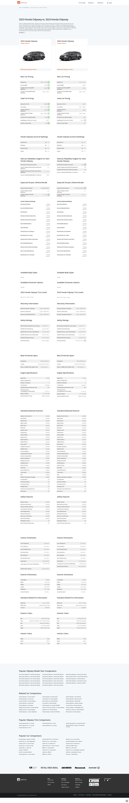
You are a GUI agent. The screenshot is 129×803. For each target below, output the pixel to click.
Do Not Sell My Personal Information (99, 794)
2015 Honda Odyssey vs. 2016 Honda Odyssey (52, 678)
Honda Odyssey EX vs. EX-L (25, 727)
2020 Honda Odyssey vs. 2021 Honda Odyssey (29, 683)
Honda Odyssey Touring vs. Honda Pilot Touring (75, 726)
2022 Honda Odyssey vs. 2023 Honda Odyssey (29, 676)
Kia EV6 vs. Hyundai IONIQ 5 (25, 752)
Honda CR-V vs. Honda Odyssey (49, 709)
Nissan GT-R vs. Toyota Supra (49, 741)
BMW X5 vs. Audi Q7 (47, 754)
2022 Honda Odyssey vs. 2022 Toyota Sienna (52, 681)
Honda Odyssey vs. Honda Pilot (26, 703)
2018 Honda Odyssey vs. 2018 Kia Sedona (75, 678)
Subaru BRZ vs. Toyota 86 (25, 747)
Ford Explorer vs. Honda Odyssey (50, 699)
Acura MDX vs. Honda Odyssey (49, 703)
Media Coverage (78, 782)
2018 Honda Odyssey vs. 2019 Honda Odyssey (52, 676)
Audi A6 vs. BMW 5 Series (71, 745)
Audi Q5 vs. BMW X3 (23, 750)
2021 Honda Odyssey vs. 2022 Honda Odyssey (52, 683)
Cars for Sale (82, 3)
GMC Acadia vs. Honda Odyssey (73, 711)
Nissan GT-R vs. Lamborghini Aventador (75, 750)
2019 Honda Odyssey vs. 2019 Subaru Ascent (76, 681)
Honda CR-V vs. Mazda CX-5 (48, 743)
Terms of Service (81, 794)
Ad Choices (109, 794)
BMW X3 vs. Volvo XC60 (71, 747)
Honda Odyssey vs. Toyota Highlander (28, 711)
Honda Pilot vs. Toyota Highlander (27, 741)
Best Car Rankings (65, 782)
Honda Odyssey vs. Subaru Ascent (74, 699)
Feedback (77, 787)
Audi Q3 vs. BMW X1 (47, 752)
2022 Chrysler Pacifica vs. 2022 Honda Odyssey (76, 676)
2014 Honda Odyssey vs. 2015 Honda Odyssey (29, 681)
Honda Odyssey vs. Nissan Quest (50, 696)
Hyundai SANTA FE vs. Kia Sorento (50, 739)
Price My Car (64, 784)
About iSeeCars (78, 780)
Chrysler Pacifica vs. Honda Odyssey (27, 701)
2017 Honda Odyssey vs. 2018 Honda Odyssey (29, 674)
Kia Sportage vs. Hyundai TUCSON (27, 739)
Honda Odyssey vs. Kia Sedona (26, 705)
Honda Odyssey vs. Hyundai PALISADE (51, 705)
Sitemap (75, 794)
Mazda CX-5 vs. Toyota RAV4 (72, 739)
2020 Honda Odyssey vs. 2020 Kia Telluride (76, 683)
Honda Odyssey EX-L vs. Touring (26, 725)
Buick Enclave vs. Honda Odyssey (50, 701)
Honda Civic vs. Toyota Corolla (26, 745)
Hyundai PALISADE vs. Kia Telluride (74, 741)
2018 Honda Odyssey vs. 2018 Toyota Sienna (52, 685)
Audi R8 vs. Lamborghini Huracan (73, 752)
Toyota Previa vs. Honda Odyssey (73, 705)
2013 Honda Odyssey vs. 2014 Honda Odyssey (52, 674)
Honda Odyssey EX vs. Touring (49, 725)
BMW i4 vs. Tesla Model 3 (48, 747)
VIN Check (100, 3)
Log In (110, 3)
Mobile (49, 784)
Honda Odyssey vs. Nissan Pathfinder (51, 711)
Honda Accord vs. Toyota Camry (26, 743)
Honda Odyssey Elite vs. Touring (26, 723)
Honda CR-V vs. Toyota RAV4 (49, 750)
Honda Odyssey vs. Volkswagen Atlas (74, 707)
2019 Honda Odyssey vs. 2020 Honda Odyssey (29, 685)
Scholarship (77, 784)
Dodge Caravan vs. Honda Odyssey (27, 709)
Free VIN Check (51, 782)
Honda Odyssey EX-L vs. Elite (49, 723)
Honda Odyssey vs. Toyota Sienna (27, 696)
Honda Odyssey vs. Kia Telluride (73, 696)
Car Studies (63, 780)
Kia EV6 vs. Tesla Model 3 (72, 754)
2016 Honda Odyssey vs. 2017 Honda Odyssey (29, 678)
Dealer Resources (65, 787)
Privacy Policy (88, 794)
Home (20, 7)
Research (90, 3)
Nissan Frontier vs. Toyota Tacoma (50, 745)
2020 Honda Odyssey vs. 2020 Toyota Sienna (76, 674)
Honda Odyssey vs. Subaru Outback (74, 703)
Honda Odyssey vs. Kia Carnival (26, 699)
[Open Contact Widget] (127, 801)
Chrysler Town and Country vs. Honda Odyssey (53, 707)
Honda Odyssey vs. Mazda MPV (73, 701)
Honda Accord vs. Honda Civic (73, 743)
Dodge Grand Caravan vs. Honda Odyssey (28, 707)
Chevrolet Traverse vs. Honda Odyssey (75, 709)
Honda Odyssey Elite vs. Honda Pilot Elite (75, 723)
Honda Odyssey (26, 7)
